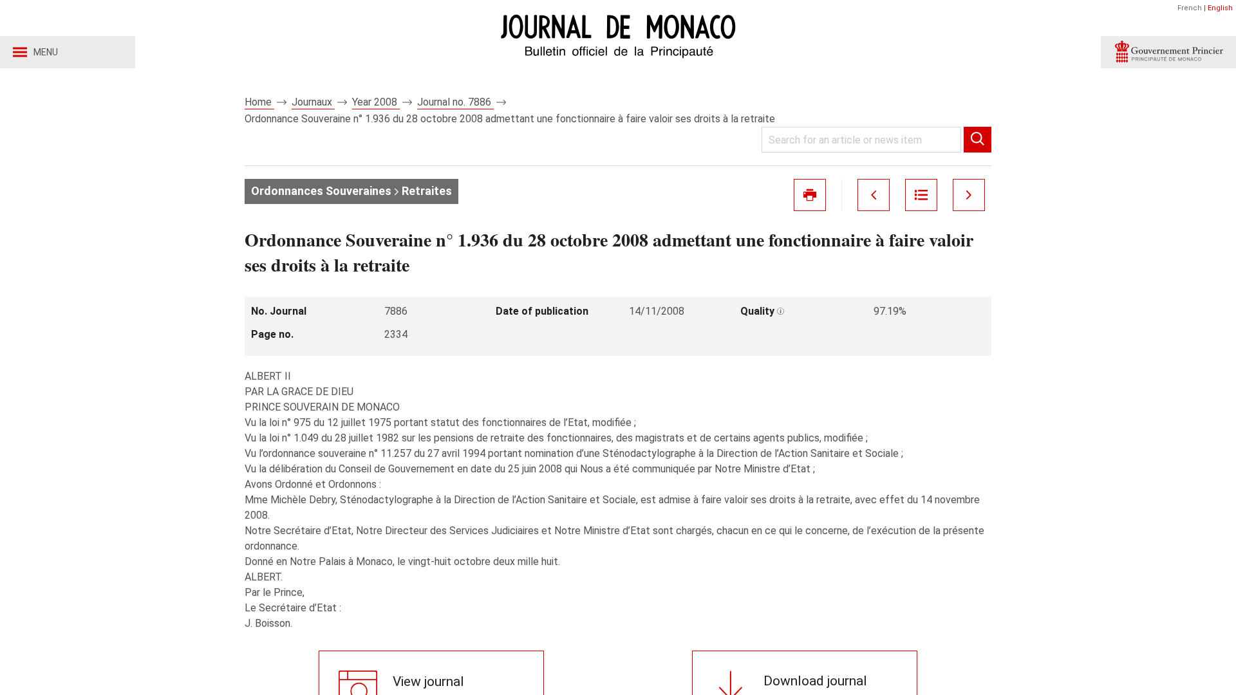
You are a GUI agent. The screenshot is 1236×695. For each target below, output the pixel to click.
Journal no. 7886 (455, 102)
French (1189, 8)
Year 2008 (376, 102)
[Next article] (969, 195)
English (1220, 8)
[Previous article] (873, 195)
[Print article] (810, 195)
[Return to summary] (921, 195)
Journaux (313, 102)
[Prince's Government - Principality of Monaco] (1168, 52)
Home (259, 102)
